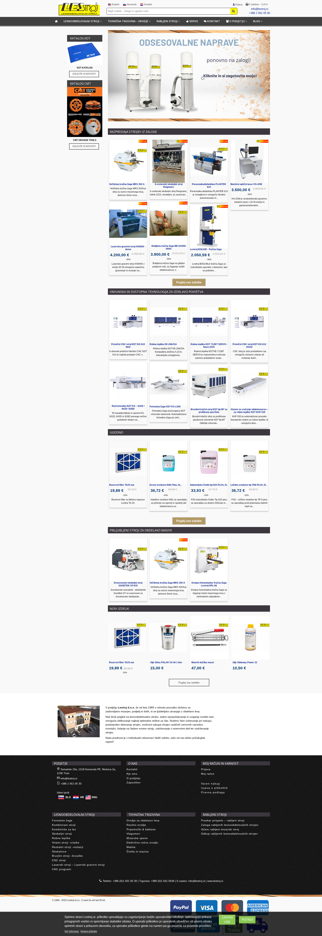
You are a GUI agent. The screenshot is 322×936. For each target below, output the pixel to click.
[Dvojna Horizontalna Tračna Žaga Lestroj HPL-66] (209, 560)
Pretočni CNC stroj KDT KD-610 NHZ (128, 345)
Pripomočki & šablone (141, 829)
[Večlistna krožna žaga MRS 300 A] (128, 161)
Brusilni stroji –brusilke (67, 855)
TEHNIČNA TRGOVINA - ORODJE (128, 21)
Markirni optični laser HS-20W (246, 184)
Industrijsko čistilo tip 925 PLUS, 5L (208, 485)
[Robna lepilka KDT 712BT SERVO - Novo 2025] (209, 321)
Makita (131, 847)
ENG (94, 797)
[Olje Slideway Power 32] (250, 637)
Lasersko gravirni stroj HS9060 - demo (128, 248)
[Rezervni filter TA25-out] (128, 462)
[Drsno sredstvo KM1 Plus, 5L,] (168, 462)
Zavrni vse (227, 920)
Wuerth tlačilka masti (202, 662)
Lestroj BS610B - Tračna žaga (206, 249)
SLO (68, 797)
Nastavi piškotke (88, 931)
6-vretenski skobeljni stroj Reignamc (168, 185)
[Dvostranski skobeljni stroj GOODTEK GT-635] (128, 560)
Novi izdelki (119, 609)
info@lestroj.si (259, 8)
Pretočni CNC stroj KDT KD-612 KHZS (249, 345)
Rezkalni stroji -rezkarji (67, 847)
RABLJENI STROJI (167, 21)
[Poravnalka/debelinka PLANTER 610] (209, 161)
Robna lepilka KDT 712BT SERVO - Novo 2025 (209, 345)
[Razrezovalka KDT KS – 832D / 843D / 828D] (128, 383)
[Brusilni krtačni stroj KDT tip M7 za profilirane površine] (209, 386)
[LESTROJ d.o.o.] (79, 8)
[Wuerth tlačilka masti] (209, 637)
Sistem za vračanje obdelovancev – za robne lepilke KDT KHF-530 (249, 410)
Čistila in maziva (138, 851)
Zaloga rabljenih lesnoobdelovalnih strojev (229, 824)
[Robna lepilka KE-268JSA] (168, 321)
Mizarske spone (137, 838)
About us (61, 701)
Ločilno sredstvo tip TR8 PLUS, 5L (248, 485)
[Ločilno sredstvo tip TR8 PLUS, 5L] (249, 462)
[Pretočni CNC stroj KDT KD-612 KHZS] (249, 321)
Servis (193, 21)
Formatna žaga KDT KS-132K (165, 406)
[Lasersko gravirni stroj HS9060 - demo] (128, 223)
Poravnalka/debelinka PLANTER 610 (209, 185)
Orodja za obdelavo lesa (143, 820)
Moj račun (207, 773)
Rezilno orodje (136, 824)
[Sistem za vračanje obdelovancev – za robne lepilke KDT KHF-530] (249, 386)
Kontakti (132, 769)
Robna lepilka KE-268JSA (163, 344)
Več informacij (71, 931)
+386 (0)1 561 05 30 (125, 880)
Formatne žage (62, 820)
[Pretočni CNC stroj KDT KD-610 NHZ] (128, 321)
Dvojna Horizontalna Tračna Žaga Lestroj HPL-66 (209, 584)
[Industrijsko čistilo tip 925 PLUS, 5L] (209, 462)
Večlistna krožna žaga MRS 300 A (127, 184)
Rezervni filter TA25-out (121, 485)
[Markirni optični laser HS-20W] (249, 161)
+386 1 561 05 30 (259, 13)
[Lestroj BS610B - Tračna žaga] (209, 226)
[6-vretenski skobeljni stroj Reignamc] (168, 161)
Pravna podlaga (213, 792)
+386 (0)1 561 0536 (162, 880)
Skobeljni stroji (62, 833)
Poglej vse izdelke (189, 282)
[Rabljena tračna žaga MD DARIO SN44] (168, 223)
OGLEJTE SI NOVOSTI (84, 74)
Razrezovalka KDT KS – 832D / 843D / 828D (128, 407)
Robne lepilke (61, 838)
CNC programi (61, 869)
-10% (125, 495)
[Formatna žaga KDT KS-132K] (168, 383)
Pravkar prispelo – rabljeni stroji (222, 820)
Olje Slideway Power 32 (245, 662)
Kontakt (213, 21)
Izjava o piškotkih (214, 787)
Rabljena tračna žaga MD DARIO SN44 (168, 247)
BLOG (256, 21)
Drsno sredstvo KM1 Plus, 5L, (165, 485)
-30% (128, 259)
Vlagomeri (133, 833)
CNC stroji (59, 860)
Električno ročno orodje (142, 842)
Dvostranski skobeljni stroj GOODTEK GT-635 (128, 584)
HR (82, 797)
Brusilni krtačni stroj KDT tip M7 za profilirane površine (209, 410)
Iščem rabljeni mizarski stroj (220, 829)
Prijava (205, 769)
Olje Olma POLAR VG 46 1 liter (166, 662)
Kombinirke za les (64, 829)
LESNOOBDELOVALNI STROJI (81, 21)
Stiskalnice (59, 851)
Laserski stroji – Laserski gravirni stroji (78, 864)
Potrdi (247, 919)
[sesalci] (189, 75)
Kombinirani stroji (64, 824)
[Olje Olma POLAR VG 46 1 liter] (168, 637)
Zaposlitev (134, 782)
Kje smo (132, 773)
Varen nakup (210, 783)
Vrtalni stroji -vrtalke (65, 842)
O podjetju (237, 21)
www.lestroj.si (215, 880)
